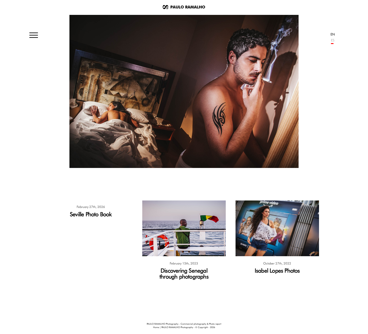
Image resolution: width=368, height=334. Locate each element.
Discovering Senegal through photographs (184, 273)
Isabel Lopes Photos (277, 270)
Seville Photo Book (91, 214)
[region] (184, 91)
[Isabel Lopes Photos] (277, 255)
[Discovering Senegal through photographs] (184, 255)
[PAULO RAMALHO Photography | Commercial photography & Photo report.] (184, 7)
